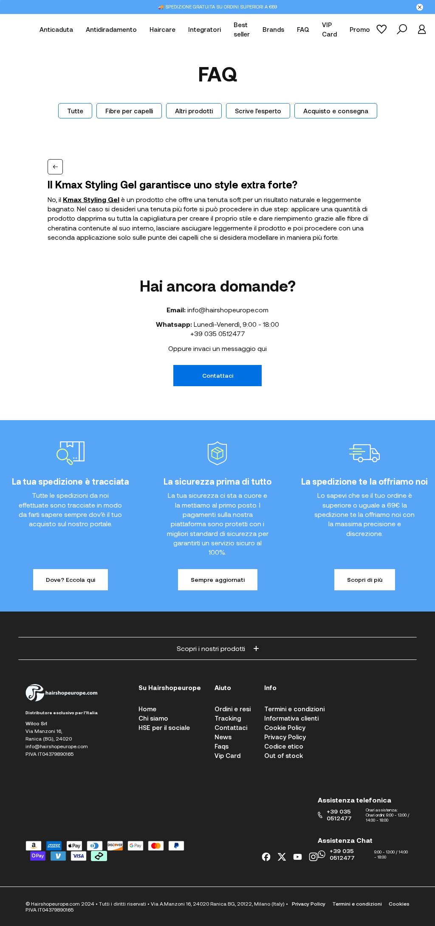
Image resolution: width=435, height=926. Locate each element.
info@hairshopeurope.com (227, 310)
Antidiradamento (111, 29)
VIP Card (329, 29)
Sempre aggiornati (218, 579)
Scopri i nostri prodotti (211, 648)
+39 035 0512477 (217, 333)
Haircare (162, 29)
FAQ (303, 29)
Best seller (242, 29)
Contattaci (217, 375)
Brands (273, 29)
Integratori (204, 29)
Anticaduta (56, 29)
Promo (360, 29)
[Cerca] (402, 29)
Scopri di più (364, 579)
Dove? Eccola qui (70, 579)
